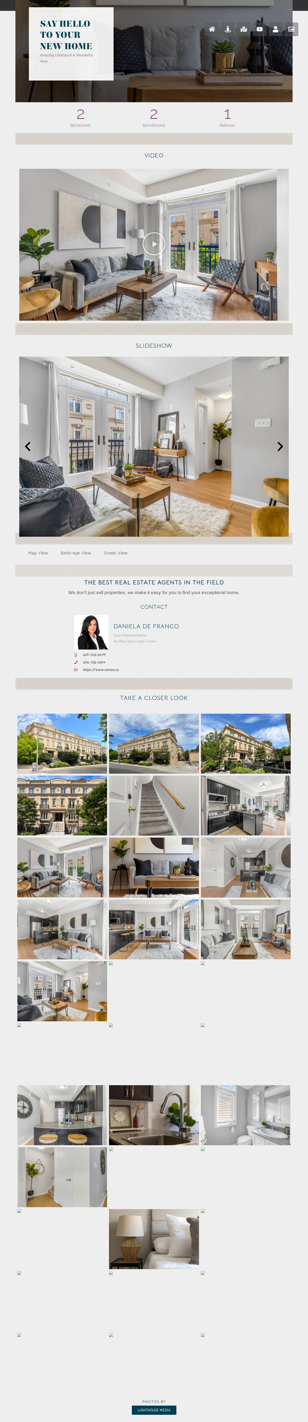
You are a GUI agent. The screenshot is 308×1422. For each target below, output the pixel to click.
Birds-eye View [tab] (76, 553)
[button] (154, 245)
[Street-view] (228, 29)
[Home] (212, 29)
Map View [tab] (38, 553)
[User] (275, 29)
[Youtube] (259, 29)
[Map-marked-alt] (243, 29)
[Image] (291, 29)
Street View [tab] (116, 553)
